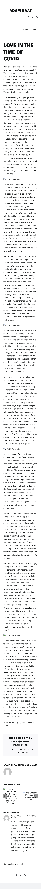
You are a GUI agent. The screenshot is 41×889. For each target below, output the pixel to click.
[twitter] (32, 17)
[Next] (36, 796)
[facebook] (28, 17)
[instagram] (37, 17)
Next (34, 29)
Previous (25, 29)
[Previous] (5, 796)
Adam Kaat (20, 10)
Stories (29, 723)
